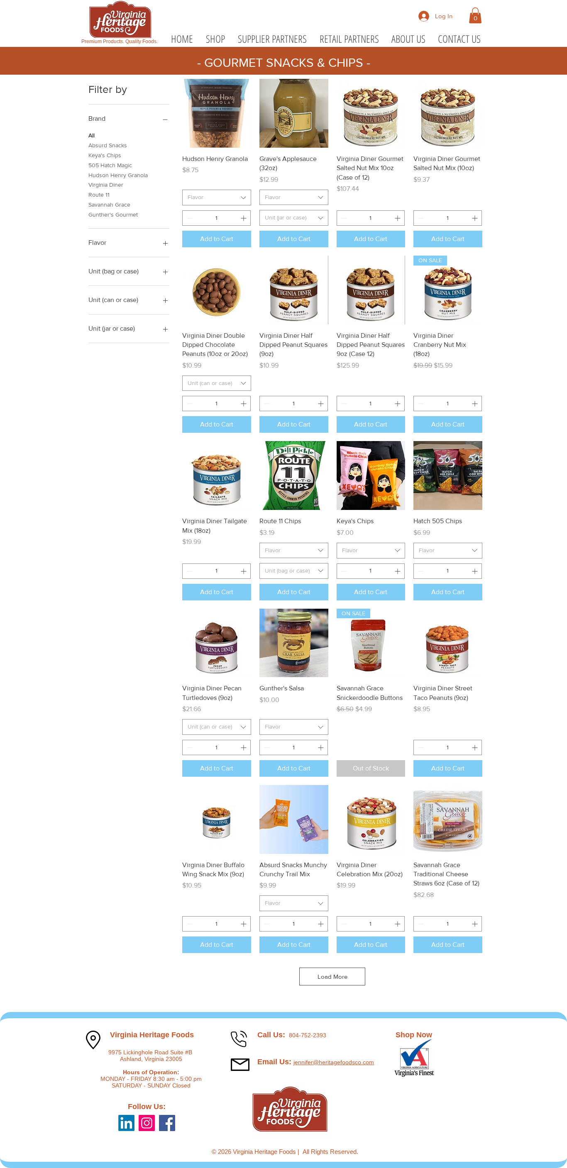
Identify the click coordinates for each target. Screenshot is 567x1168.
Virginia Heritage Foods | (268, 1151)
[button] (475, 15)
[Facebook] (167, 1123)
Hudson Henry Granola (118, 175)
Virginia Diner (105, 184)
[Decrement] (188, 218)
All (91, 135)
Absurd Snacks (107, 145)
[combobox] (216, 197)
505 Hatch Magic (110, 165)
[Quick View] (216, 113)
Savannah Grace (109, 204)
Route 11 (99, 194)
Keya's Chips (104, 155)
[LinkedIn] (126, 1123)
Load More (332, 976)
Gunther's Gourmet (113, 214)
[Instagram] (147, 1123)
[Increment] (244, 218)
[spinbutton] (216, 218)
